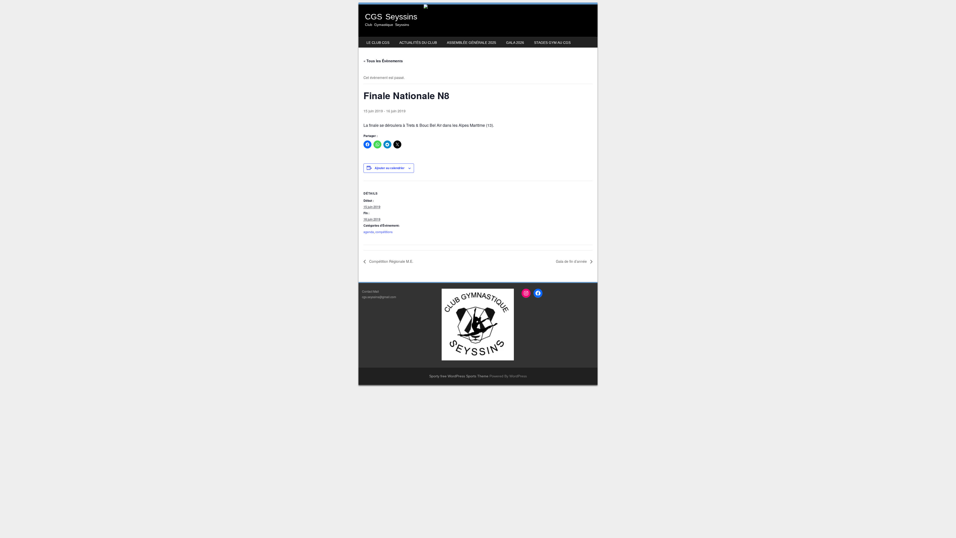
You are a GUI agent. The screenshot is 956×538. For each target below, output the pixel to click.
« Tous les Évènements (383, 60)
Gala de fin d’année (572, 261)
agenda (368, 232)
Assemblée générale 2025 (471, 43)
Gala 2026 (515, 43)
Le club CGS (377, 43)
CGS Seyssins (391, 16)
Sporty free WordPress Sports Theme (458, 376)
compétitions (384, 232)
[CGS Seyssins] (478, 6)
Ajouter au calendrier (390, 168)
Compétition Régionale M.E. (390, 261)
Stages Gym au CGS (552, 43)
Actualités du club (418, 43)
